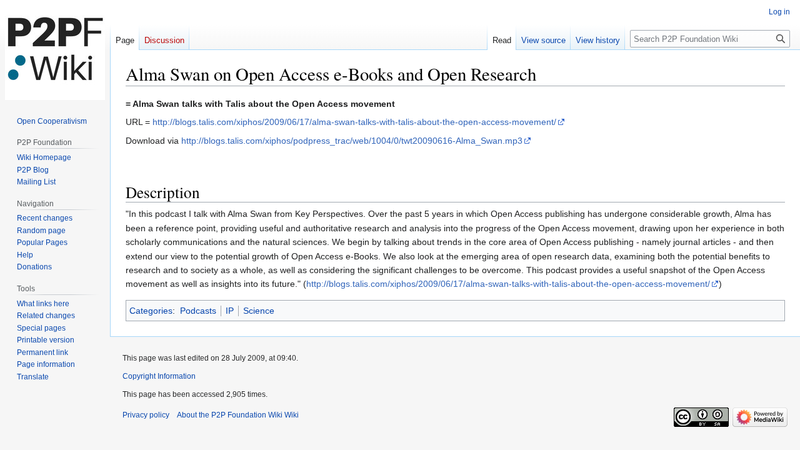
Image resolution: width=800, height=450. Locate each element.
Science (258, 311)
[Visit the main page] (55, 50)
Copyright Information (159, 376)
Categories (150, 311)
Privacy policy (145, 415)
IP (230, 311)
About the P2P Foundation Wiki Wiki (238, 415)
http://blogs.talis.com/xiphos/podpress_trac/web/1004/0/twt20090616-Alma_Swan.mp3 (351, 141)
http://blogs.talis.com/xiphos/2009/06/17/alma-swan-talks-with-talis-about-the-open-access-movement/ (354, 122)
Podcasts (198, 311)
